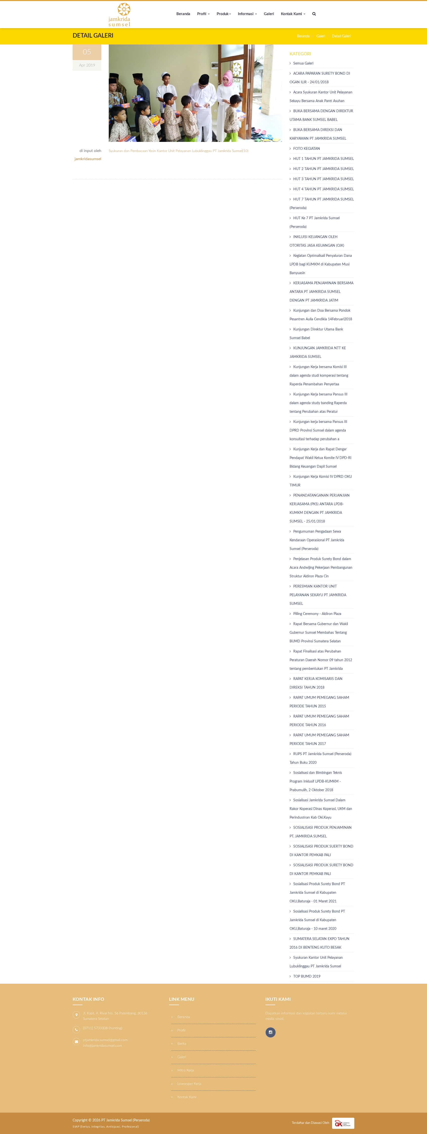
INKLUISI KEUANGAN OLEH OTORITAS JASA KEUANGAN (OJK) (317, 241)
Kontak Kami (292, 14)
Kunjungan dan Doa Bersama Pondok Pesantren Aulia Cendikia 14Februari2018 (321, 315)
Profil (202, 14)
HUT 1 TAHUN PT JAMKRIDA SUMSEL (323, 159)
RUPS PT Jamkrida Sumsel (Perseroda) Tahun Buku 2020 (320, 758)
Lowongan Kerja (188, 1084)
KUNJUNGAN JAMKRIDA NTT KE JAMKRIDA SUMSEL (318, 353)
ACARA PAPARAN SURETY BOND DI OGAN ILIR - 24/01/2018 (320, 78)
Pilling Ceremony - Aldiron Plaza (317, 614)
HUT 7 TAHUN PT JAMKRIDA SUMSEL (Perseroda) (322, 204)
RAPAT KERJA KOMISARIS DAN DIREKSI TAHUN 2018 (316, 683)
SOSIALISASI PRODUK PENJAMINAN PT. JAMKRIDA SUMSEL (321, 832)
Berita (181, 1044)
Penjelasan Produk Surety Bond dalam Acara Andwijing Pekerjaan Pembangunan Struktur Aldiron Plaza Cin (321, 567)
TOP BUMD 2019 (306, 976)
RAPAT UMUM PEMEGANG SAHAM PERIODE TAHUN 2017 (319, 740)
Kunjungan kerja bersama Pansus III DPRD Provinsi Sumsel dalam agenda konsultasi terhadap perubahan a (318, 430)
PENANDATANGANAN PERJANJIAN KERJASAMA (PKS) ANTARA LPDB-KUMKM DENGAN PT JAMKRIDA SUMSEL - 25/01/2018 (320, 508)
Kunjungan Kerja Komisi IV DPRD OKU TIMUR (321, 481)
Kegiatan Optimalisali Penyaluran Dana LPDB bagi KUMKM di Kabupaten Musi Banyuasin (321, 264)
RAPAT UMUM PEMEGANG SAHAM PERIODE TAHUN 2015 (319, 702)
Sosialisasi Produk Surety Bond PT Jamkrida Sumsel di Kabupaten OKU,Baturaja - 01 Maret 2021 (317, 892)
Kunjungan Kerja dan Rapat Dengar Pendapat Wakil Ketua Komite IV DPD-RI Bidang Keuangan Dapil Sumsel (320, 458)
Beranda (183, 14)
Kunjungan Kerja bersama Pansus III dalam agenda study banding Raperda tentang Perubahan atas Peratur (318, 403)
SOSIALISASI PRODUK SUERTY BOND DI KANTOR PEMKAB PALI (321, 851)
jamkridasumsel (88, 159)
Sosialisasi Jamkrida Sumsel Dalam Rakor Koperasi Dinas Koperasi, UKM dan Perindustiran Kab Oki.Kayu (321, 809)
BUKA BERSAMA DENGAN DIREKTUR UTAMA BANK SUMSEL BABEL (321, 115)
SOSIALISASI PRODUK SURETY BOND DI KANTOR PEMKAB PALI (321, 870)
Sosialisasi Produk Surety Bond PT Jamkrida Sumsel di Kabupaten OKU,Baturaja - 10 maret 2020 (317, 920)
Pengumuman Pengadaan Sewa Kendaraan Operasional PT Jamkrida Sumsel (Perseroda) (317, 540)
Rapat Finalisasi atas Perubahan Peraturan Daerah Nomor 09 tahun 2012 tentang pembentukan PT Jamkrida (321, 660)
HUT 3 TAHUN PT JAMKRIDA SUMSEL (323, 179)
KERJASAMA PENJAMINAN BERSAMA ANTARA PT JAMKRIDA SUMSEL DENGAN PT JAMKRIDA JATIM (321, 292)
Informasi (246, 14)
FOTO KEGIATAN (306, 149)
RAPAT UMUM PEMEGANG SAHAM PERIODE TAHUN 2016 (319, 721)
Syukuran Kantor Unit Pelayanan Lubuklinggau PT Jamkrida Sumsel (316, 962)
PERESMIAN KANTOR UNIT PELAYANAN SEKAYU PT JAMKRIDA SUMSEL (318, 595)
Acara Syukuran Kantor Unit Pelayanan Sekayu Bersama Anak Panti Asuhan (321, 97)
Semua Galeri (303, 63)
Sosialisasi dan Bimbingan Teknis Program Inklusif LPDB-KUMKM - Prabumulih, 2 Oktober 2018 (316, 781)
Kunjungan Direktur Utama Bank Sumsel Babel (316, 334)
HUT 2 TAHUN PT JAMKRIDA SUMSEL (323, 169)
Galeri (269, 14)
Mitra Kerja (185, 1070)
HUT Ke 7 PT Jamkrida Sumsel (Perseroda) (315, 223)
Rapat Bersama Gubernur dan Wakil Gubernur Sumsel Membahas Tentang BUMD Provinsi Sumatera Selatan (319, 632)
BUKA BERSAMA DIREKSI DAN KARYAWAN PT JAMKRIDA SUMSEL (318, 134)
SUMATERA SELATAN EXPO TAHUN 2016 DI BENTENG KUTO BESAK (319, 943)
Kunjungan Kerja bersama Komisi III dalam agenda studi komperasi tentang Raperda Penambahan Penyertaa (319, 375)
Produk (223, 14)
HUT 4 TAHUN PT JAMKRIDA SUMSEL (323, 189)
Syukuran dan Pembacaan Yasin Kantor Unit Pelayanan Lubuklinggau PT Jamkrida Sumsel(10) (178, 151)
